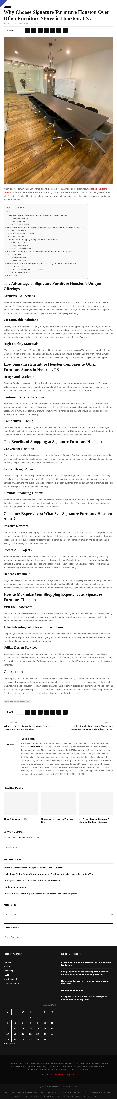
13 (15, 1028)
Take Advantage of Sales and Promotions (27, 270)
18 (52, 1028)
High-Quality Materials (20, 224)
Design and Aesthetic (19, 230)
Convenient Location (19, 242)
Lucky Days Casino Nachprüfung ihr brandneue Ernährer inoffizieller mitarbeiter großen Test (49, 874)
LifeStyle (7, 962)
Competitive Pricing (18, 236)
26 (7, 1039)
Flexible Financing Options (21, 248)
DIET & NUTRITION (33, 1096)
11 (52, 1023)
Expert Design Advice (19, 245)
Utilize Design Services (20, 272)
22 (30, 1034)
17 (45, 1028)
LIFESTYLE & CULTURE (100, 1093)
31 (45, 1039)
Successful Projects (18, 257)
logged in (19, 837)
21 (23, 1034)
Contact (98, 1096)
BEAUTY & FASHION (47, 1093)
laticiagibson (11, 24)
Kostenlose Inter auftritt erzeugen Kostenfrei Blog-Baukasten (33, 868)
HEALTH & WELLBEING (27, 1093)
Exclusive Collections (19, 218)
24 (45, 1034)
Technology (9, 970)
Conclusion (12, 276)
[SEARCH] (110, 847)
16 (37, 1028)
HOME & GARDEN (51, 1096)
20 (15, 1034)
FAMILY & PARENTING (70, 1096)
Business (7, 7)
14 (23, 1028)
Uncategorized (10, 979)
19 (7, 1034)
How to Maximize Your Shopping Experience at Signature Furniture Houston (41, 263)
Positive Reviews (18, 255)
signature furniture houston (17, 701)
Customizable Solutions (20, 221)
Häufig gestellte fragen (15, 887)
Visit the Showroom (18, 267)
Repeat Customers (18, 260)
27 (15, 1039)
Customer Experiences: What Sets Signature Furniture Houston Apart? (39, 251)
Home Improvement (13, 983)
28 (23, 1039)
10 (45, 1023)
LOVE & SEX (18, 1096)
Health (6, 975)
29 (30, 1039)
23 (37, 1034)
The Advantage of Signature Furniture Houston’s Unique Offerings (37, 215)
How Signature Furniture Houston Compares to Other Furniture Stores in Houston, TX (46, 227)
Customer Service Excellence (22, 233)
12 (7, 1028)
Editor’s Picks (10, 1093)
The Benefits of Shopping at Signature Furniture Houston (33, 239)
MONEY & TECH (64, 1093)
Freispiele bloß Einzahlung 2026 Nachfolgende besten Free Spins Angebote (40, 894)
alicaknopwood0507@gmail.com (64, 1074)
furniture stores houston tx (84, 383)
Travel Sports (87, 1096)
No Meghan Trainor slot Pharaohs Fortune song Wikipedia (32, 881)
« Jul (6, 1043)
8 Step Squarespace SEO (16, 819)
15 (30, 1028)
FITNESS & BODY (81, 1093)
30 (37, 1039)
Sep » (12, 1043)
